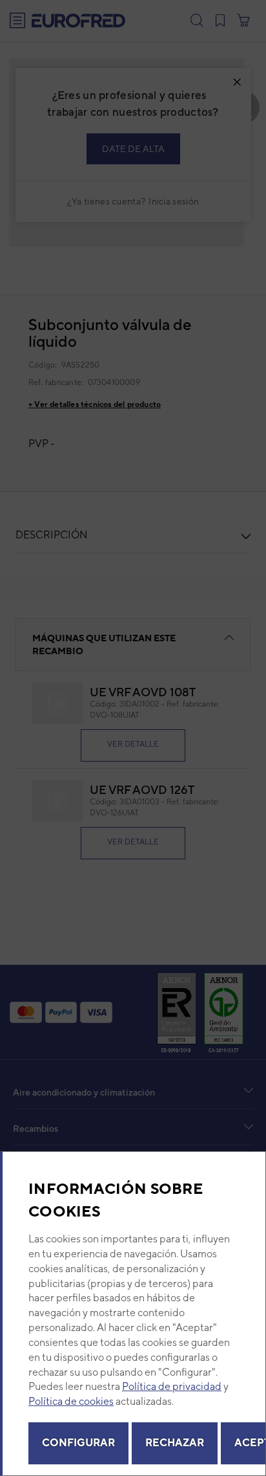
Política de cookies (71, 1401)
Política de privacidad (171, 1386)
